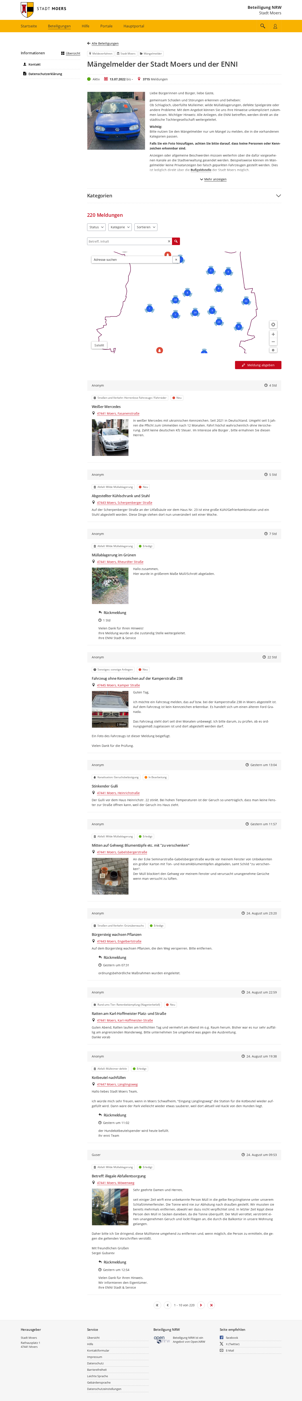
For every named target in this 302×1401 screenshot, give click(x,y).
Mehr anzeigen (215, 179)
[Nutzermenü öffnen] (275, 26)
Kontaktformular (98, 1350)
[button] (184, 195)
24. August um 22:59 (262, 992)
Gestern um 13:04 (263, 765)
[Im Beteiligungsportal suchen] (263, 26)
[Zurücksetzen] (169, 241)
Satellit (99, 345)
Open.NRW (198, 1342)
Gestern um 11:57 (263, 824)
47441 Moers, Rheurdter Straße (120, 562)
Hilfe (90, 1344)
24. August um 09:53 (262, 1155)
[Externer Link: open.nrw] (162, 1340)
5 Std (273, 474)
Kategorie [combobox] (118, 227)
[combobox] (132, 259)
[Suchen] (176, 241)
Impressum (94, 1357)
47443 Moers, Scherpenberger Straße (124, 502)
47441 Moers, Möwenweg (115, 1183)
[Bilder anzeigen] (110, 437)
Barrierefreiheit (97, 1370)
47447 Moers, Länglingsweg (117, 1084)
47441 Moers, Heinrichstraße (118, 793)
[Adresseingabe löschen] (176, 259)
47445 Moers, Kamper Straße (118, 685)
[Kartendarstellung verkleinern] (273, 342)
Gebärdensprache (99, 1382)
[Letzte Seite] (211, 1305)
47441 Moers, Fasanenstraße (118, 413)
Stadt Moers (29, 1338)
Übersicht (73, 53)
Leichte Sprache (97, 1376)
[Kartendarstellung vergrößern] (273, 334)
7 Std (273, 534)
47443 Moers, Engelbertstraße (119, 941)
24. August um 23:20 (262, 913)
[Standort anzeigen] (273, 324)
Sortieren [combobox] (144, 227)
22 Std (272, 657)
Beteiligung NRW (264, 7)
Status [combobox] (94, 227)
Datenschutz (95, 1363)
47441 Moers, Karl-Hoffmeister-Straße (125, 1020)
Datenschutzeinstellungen (104, 1389)
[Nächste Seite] (201, 1305)
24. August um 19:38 (262, 1056)
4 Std (273, 385)
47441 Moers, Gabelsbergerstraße (122, 852)
